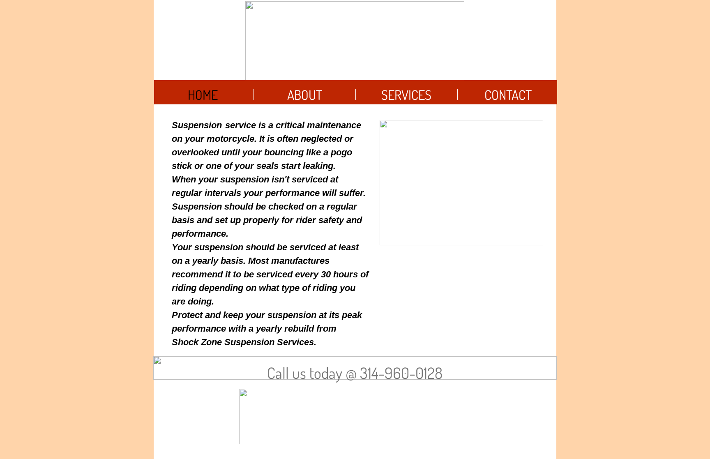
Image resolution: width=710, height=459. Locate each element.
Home (203, 94)
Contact (508, 94)
